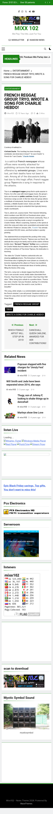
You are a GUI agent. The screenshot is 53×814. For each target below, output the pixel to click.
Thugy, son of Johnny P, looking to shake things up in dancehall (33, 398)
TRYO (9, 309)
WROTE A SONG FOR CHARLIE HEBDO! (25, 314)
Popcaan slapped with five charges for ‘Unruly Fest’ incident (32, 367)
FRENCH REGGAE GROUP (27, 304)
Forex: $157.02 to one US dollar (10, 3)
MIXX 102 (26, 28)
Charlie (35, 228)
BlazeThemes (26, 803)
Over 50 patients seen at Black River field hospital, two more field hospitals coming (27, 3)
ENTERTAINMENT (12, 88)
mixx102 (10, 113)
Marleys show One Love (30, 412)
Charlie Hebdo (28, 156)
